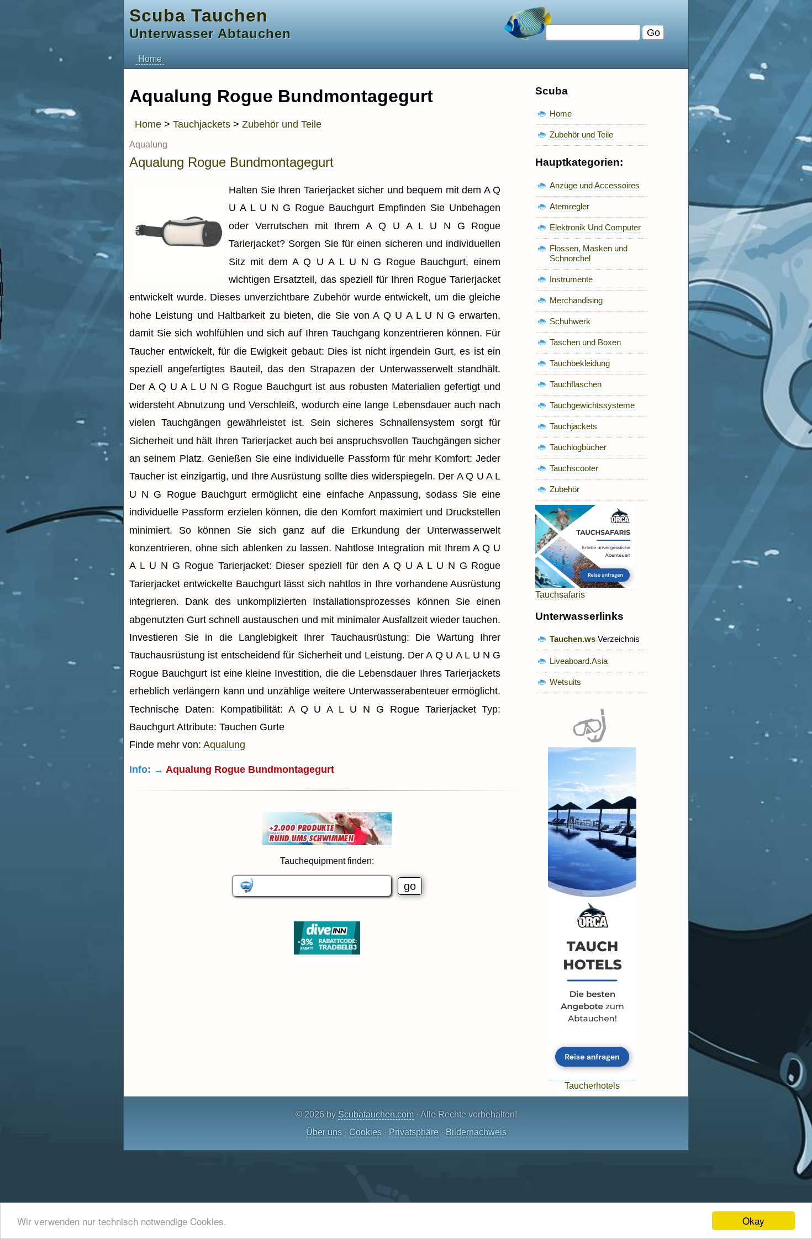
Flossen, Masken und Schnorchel (589, 253)
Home (150, 59)
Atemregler (569, 206)
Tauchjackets (201, 124)
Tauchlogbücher (578, 447)
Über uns (324, 1132)
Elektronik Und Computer (595, 227)
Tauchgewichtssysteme (592, 405)
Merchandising (576, 300)
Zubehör (564, 489)
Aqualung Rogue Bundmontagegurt (231, 162)
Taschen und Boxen (585, 342)
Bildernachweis (476, 1132)
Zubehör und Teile (281, 124)
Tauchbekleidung (580, 363)
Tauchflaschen (576, 384)
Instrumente (571, 279)
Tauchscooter (574, 468)
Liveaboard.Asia (579, 661)
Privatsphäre (414, 1132)
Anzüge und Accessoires (595, 185)
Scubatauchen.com (376, 1114)
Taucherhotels (592, 1085)
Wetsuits (565, 682)
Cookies (365, 1132)
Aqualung (224, 744)
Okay (753, 1220)
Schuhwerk (570, 321)
